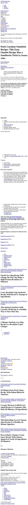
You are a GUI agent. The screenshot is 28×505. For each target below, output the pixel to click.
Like (2, 360)
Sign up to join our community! (8, 28)
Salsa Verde (3, 251)
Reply (4, 360)
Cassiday (3, 362)
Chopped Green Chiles (5, 245)
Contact (6, 489)
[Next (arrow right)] (2, 378)
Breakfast (7, 62)
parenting (6, 8)
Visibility (3, 460)
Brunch (2, 62)
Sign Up (6, 10)
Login (2, 10)
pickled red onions (8, 124)
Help (5, 493)
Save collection (4, 465)
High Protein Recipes (6, 272)
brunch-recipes (7, 257)
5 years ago (9, 360)
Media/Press (7, 491)
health (5, 6)
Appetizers (3, 416)
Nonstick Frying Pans (5, 236)
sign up (2, 2)
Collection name (5, 457)
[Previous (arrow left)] (1, 378)
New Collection (8, 456)
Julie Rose (3, 366)
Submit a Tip (4, 12)
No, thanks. (9, 40)
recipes (5, 266)
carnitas (5, 258)
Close (11, 463)
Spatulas (2, 242)
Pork (2, 387)
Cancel (11, 465)
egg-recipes (6, 259)
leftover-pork (7, 262)
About (5, 488)
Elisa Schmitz (4, 358)
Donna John (7, 359)
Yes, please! (3, 40)
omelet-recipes (7, 264)
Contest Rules (7, 499)
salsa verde (6, 167)
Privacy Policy (7, 496)
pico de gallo (7, 164)
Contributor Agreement (9, 498)
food (5, 5)
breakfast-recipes (8, 255)
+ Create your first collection (8, 453)
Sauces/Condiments (5, 431)
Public (4, 462)
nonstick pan (10, 179)
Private (9, 462)
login (6, 2)
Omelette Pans (4, 239)
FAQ (5, 492)
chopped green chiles (15, 156)
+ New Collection (5, 463)
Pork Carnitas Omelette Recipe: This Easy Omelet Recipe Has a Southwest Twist (13, 483)
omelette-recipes (8, 265)
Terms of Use (7, 495)
